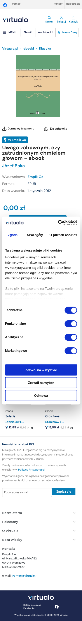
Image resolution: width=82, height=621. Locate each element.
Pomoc (16, 3)
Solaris (10, 416)
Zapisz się (63, 491)
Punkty (58, 3)
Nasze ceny (69, 32)
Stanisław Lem (15, 422)
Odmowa (41, 395)
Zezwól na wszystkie (41, 370)
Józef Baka (13, 166)
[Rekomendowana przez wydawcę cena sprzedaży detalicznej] (31, 428)
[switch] (71, 323)
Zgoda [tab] (13, 234)
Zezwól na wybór (41, 383)
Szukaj (49, 21)
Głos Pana (52, 416)
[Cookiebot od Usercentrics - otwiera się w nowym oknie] (58, 223)
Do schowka (58, 129)
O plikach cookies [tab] (63, 234)
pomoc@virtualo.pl (25, 575)
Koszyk (73, 21)
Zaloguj (61, 21)
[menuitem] (28, 32)
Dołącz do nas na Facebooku (32, 607)
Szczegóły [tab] (35, 234)
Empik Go (36, 176)
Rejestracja (73, 3)
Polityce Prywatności (31, 469)
